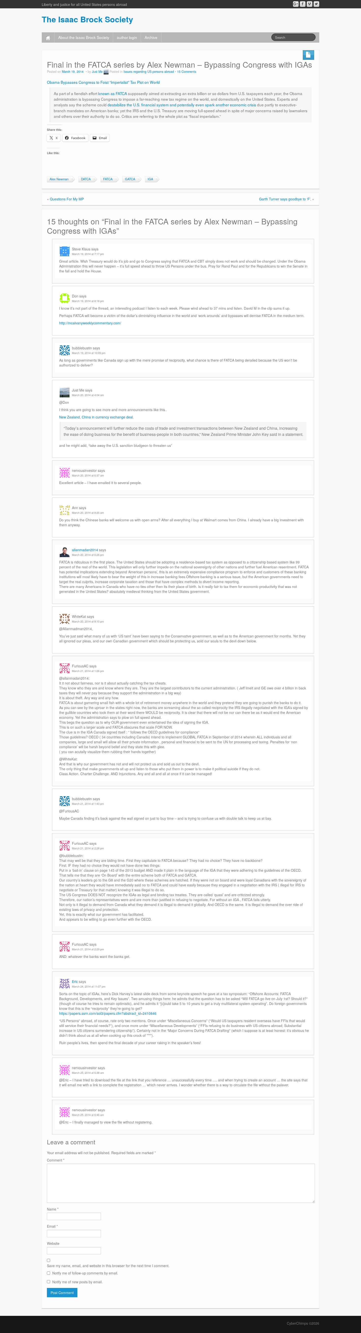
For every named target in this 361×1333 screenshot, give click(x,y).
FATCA (107, 179)
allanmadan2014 (85, 549)
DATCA (86, 179)
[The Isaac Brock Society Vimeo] (309, 4)
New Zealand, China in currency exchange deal (96, 417)
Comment (55, 1160)
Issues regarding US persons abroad (149, 71)
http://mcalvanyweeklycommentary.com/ (90, 322)
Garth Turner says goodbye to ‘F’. (285, 198)
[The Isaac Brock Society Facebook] (302, 4)
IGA (150, 179)
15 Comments (186, 71)
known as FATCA (112, 93)
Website (53, 1243)
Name (52, 1209)
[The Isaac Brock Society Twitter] (316, 4)
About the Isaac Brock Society (83, 37)
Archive (151, 37)
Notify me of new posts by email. (77, 1281)
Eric (75, 981)
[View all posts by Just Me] (106, 71)
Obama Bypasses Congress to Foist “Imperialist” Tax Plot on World (103, 82)
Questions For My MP (67, 198)
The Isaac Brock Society (87, 19)
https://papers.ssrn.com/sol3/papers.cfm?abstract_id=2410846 (107, 1013)
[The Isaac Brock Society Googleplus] (296, 4)
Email (52, 1226)
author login (127, 37)
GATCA (130, 179)
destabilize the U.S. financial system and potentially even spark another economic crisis (182, 104)
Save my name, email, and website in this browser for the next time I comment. (108, 1265)
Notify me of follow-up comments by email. (85, 1273)
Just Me (97, 71)
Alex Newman (59, 179)
